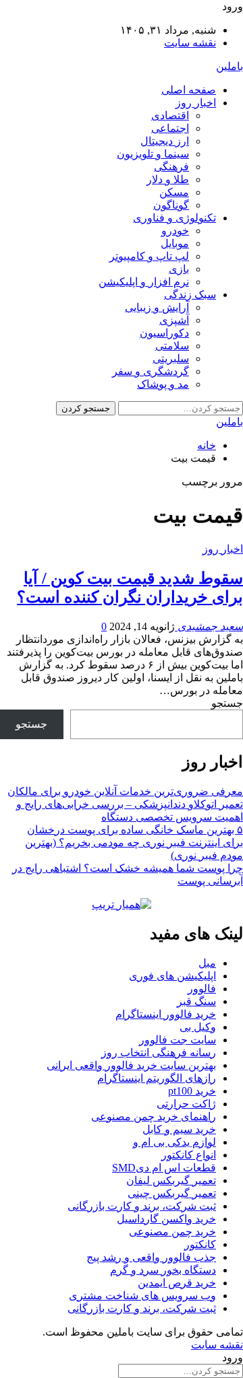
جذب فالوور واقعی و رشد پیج (151, 1257)
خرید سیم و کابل (179, 1129)
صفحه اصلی (188, 90)
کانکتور (200, 1244)
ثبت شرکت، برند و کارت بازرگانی (142, 1206)
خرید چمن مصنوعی (172, 1231)
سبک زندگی (190, 294)
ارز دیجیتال (164, 141)
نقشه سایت (190, 42)
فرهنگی (171, 166)
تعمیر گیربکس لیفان (171, 1180)
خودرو (175, 230)
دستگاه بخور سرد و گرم (163, 1270)
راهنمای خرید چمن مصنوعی (153, 1116)
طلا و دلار (167, 179)
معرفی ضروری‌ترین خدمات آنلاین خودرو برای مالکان (125, 791)
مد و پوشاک (163, 384)
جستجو (227, 703)
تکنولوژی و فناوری (174, 217)
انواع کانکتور (188, 1155)
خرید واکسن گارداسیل (166, 1219)
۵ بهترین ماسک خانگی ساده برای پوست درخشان (135, 829)
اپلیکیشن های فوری (172, 975)
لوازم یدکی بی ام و (174, 1142)
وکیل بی (198, 1027)
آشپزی (174, 320)
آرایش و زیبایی (157, 307)
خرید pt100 (192, 1091)
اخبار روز (196, 102)
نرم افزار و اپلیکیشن (144, 281)
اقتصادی (170, 115)
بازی (179, 269)
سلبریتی (171, 358)
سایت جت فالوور (177, 1039)
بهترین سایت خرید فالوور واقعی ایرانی (131, 1065)
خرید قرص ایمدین (177, 1282)
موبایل (175, 243)
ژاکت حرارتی (186, 1103)
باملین (229, 66)
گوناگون (171, 205)
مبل (207, 963)
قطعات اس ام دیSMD (164, 1167)
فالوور (202, 988)
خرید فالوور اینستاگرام (165, 1014)
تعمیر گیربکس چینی (172, 1193)
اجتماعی (170, 128)
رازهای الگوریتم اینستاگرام (156, 1078)
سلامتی (172, 345)
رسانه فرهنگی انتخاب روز (158, 1052)
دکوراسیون (164, 333)
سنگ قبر (196, 1001)
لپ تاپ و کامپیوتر (149, 256)
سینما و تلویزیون (153, 154)
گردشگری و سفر (150, 371)
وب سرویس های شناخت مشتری (142, 1295)
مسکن (174, 192)
